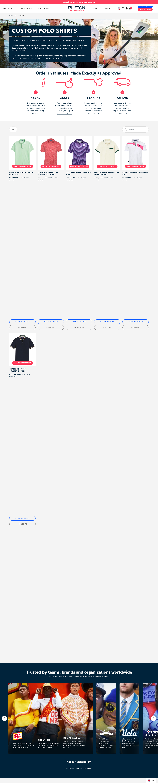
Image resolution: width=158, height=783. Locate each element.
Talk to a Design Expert (79, 762)
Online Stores (26, 8)
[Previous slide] (4, 718)
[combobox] (151, 780)
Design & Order (22, 322)
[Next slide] (153, 718)
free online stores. (64, 113)
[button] (76, 8)
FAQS (95, 8)
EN (152, 780)
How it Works (43, 8)
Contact (106, 8)
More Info (22, 327)
